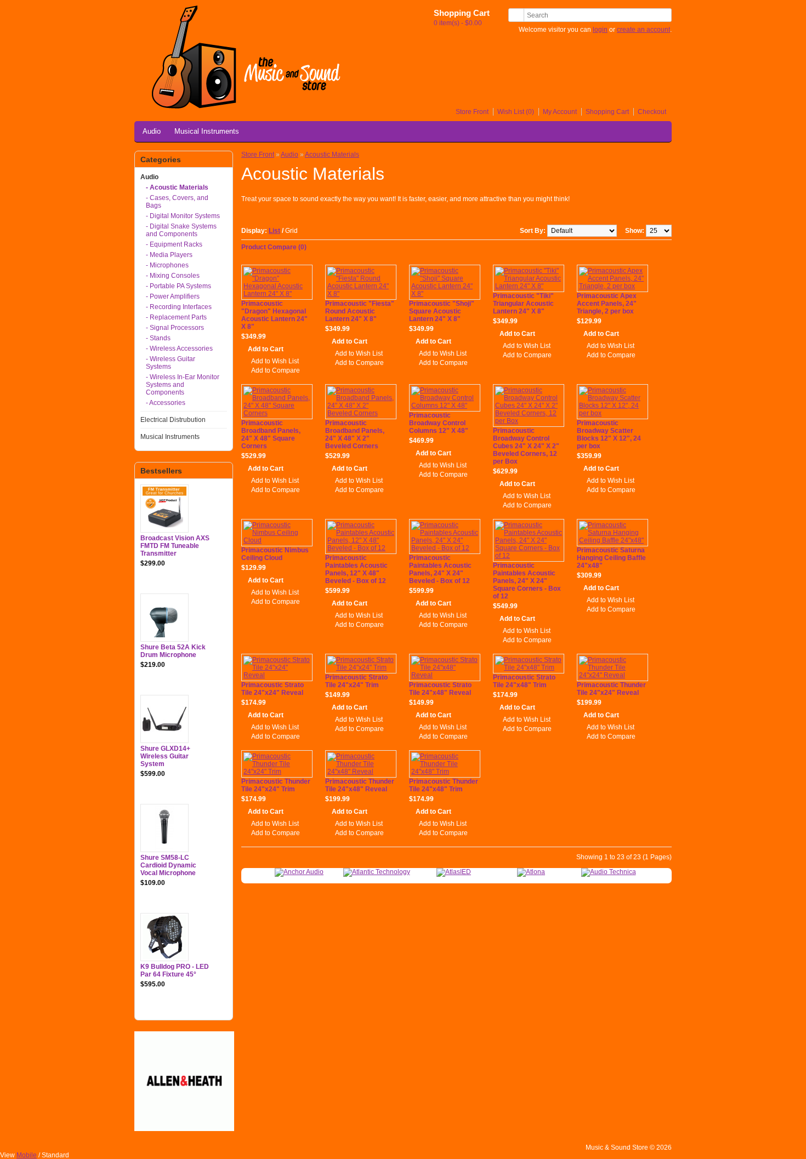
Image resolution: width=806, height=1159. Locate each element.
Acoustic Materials (332, 154)
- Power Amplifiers (173, 296)
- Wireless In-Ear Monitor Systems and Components (182, 384)
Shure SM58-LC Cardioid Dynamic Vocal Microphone (168, 865)
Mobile (26, 1155)
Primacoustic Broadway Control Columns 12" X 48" (438, 423)
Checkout (652, 112)
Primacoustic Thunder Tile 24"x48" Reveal (359, 785)
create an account (643, 29)
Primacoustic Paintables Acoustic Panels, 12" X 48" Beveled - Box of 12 (356, 569)
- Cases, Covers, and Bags (177, 201)
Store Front (472, 112)
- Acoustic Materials (177, 187)
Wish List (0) (515, 112)
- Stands (158, 338)
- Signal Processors (175, 328)
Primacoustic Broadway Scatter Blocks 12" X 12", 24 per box (609, 434)
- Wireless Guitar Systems (170, 362)
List (274, 231)
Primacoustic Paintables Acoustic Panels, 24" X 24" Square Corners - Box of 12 (527, 581)
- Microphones (167, 265)
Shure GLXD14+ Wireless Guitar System (165, 756)
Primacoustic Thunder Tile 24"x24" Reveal (611, 688)
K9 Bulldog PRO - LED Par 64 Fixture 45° (174, 970)
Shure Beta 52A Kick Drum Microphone (173, 651)
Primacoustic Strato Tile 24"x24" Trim (356, 681)
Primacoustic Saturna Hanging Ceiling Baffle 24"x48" (611, 557)
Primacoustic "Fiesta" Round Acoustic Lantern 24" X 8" (359, 311)
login (600, 29)
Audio (152, 131)
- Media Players (169, 255)
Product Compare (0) (273, 247)
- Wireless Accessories (179, 348)
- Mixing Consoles (173, 275)
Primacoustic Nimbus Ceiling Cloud (275, 554)
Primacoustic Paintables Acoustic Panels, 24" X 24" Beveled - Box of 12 (440, 569)
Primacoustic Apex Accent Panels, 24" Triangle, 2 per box (607, 303)
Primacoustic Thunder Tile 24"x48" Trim (443, 785)
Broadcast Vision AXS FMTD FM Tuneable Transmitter (174, 545)
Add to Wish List (275, 361)
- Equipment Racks (174, 244)
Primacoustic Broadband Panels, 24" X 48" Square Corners (270, 434)
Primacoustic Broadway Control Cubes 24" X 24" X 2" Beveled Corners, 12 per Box (526, 446)
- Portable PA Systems (178, 286)
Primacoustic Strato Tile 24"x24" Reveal (272, 688)
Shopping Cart (607, 112)
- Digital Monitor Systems (183, 216)
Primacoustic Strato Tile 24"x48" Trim (524, 681)
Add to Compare (275, 370)
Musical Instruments (206, 131)
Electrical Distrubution (173, 420)
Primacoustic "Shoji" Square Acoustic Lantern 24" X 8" (441, 311)
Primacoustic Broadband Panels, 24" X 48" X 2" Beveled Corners (354, 434)
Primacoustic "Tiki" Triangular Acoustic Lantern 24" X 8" (523, 303)
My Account (560, 112)
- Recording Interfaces (179, 307)
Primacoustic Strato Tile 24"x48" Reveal (440, 688)
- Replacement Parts (176, 317)
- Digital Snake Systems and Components (181, 230)
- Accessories (165, 403)
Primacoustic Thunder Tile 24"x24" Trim (275, 785)
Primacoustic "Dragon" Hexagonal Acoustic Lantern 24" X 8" (274, 315)
